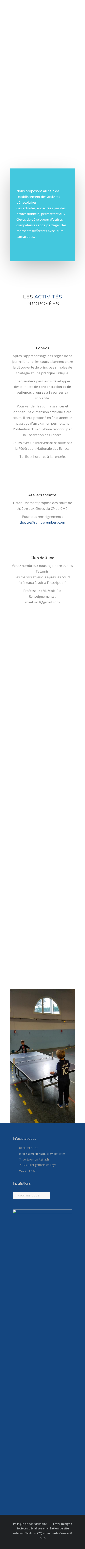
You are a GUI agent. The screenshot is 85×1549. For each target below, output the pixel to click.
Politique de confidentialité (30, 1524)
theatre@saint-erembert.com (42, 522)
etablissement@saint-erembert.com (42, 1154)
